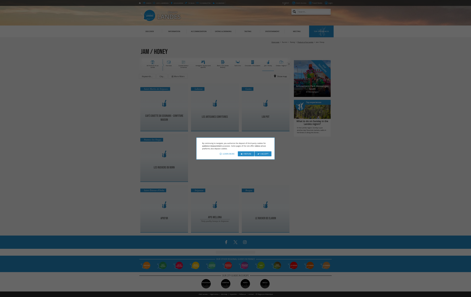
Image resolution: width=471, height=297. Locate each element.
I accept (264, 153)
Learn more (229, 153)
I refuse (247, 153)
